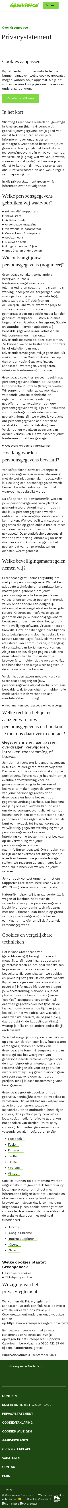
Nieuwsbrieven (15, 242)
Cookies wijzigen (17, 1431)
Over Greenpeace (15, 27)
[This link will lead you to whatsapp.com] (33, 1380)
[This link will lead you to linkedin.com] (19, 1380)
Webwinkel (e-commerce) (23, 229)
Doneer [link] (51, 5)
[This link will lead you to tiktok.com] (40, 1380)
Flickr (12, 1144)
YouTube (14, 1168)
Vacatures (11, 1458)
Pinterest (14, 1150)
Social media (14, 237)
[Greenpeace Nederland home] (26, 5)
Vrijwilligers (13, 215)
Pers (6, 1476)
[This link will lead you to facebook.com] (4, 1380)
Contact (9, 1467)
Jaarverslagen (15, 1440)
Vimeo (12, 1173)
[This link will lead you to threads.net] (48, 1380)
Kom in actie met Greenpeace (26, 1405)
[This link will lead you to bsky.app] (55, 1380)
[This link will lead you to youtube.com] (26, 1380)
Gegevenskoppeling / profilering (27, 445)
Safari (12, 1250)
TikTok (13, 1162)
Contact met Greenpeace (22, 233)
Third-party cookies (19, 1277)
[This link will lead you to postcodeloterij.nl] (57, 1498)
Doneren (9, 1396)
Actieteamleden (16, 220)
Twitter (13, 1156)
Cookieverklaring (17, 1422)
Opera (13, 1244)
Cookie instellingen (20, 98)
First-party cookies (18, 1273)
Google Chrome (20, 1233)
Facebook (15, 1139)
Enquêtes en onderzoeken (23, 250)
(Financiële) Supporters (21, 211)
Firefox (13, 1227)
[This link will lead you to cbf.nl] (10, 1503)
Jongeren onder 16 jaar (21, 246)
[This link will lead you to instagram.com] (11, 1380)
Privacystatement (17, 1413)
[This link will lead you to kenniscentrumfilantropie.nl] (29, 1503)
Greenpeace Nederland (26, 1366)
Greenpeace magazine (20, 224)
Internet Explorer (21, 1239)
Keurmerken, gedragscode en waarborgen (34, 705)
